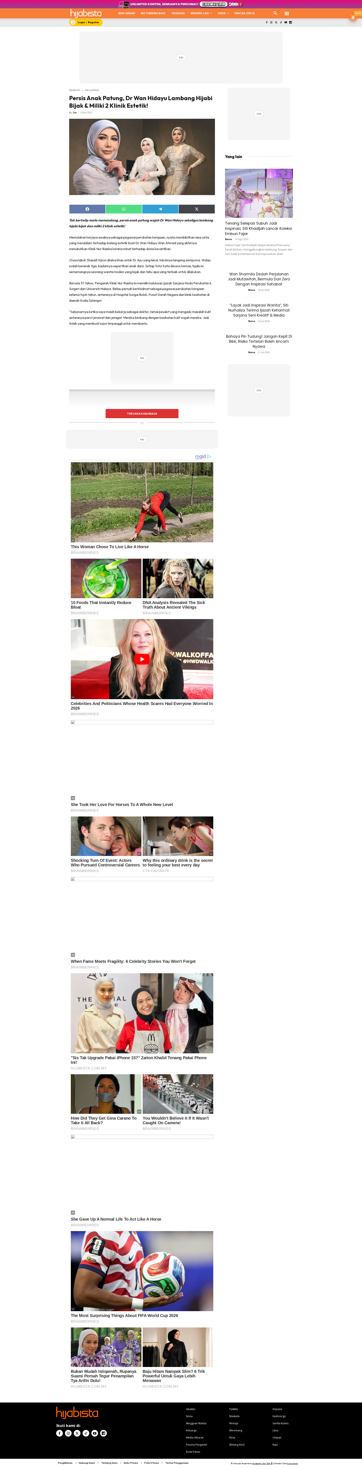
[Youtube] (285, 22)
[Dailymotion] (290, 22)
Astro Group (292, 1463)
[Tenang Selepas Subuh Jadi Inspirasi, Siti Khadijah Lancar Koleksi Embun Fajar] (259, 193)
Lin (75, 112)
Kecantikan (92, 90)
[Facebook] (266, 22)
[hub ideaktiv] (286, 11)
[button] (275, 13)
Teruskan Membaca (142, 413)
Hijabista (74, 90)
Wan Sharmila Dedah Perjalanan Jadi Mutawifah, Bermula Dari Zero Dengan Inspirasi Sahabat (259, 279)
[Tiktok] (281, 22)
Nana (228, 239)
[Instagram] (271, 22)
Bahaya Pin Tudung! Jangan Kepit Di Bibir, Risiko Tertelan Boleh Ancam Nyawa (259, 341)
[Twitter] (276, 22)
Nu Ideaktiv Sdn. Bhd (261, 1463)
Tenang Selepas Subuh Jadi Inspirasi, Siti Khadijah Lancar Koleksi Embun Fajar (258, 228)
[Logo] (86, 13)
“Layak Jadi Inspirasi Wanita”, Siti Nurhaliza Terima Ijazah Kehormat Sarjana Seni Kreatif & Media (259, 310)
